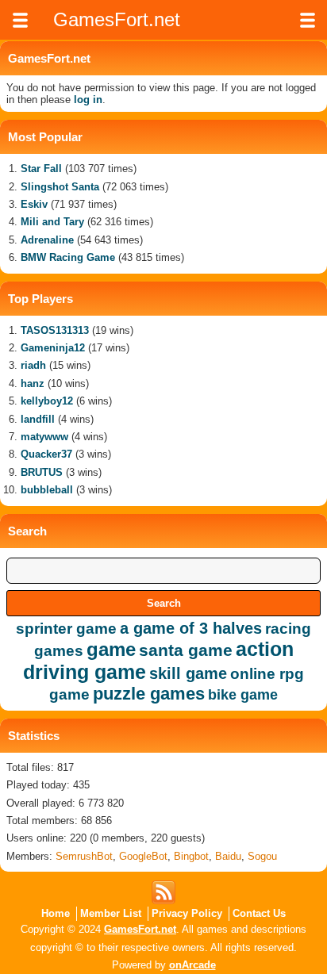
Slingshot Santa (60, 187)
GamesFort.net (140, 929)
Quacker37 (46, 454)
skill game (188, 673)
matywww (44, 437)
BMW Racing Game (68, 257)
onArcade (192, 965)
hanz (32, 383)
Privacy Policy (187, 913)
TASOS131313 (55, 330)
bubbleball (47, 490)
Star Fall (41, 168)
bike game (243, 695)
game (111, 649)
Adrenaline (47, 240)
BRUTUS (42, 472)
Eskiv (34, 204)
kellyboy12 (47, 401)
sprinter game (66, 628)
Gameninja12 (53, 348)
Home (55, 913)
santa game (186, 650)
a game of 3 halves (191, 628)
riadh (33, 365)
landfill (38, 419)
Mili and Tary (52, 222)
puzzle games (149, 694)
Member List (110, 913)
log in (88, 99)
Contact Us (259, 913)
